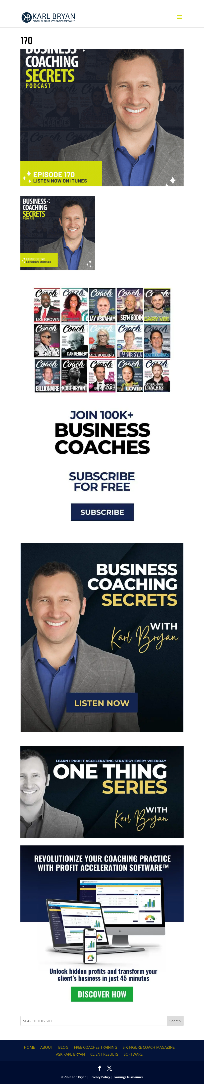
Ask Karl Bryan (70, 1054)
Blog (63, 1047)
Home (29, 1047)
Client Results (104, 1054)
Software (133, 1054)
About (46, 1047)
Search (175, 1021)
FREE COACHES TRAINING (95, 1047)
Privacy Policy (100, 1077)
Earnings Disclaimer (128, 1077)
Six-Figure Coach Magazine (149, 1047)
